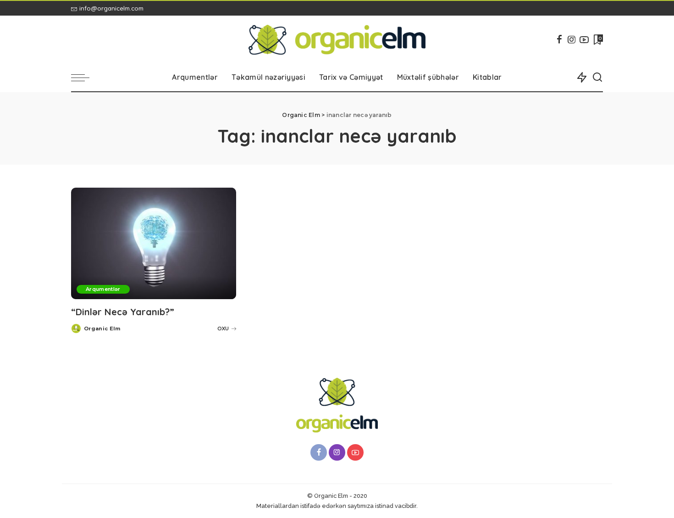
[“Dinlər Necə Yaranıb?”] (153, 243)
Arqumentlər (103, 289)
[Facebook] (559, 39)
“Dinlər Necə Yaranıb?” (122, 311)
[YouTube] (584, 39)
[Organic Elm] (337, 40)
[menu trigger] (85, 77)
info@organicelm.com (111, 8)
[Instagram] (571, 39)
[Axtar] (597, 77)
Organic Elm (102, 328)
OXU (223, 328)
